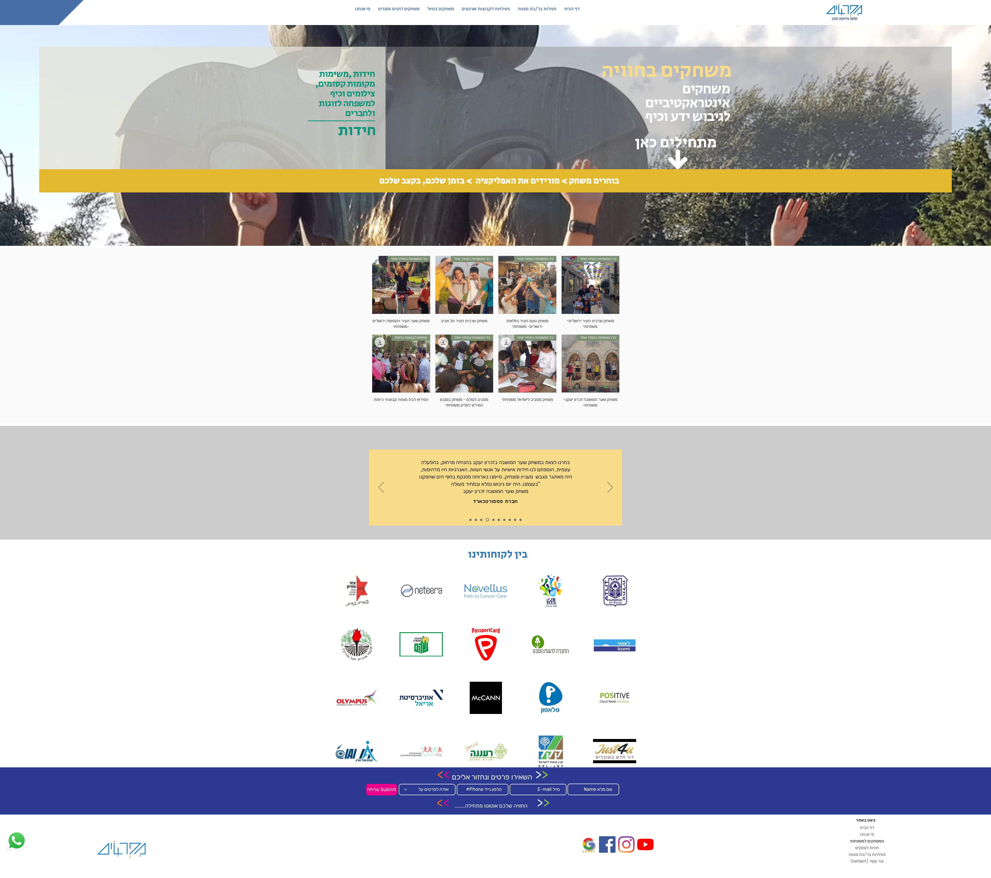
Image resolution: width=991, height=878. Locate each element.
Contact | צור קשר (867, 861)
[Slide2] (476, 520)
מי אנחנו (867, 834)
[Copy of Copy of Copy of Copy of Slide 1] (492, 520)
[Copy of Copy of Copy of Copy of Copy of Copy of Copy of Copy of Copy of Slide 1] (521, 520)
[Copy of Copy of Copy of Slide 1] (487, 520)
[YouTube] (645, 844)
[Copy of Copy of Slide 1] (481, 520)
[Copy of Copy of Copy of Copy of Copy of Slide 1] (498, 520)
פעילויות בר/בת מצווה (867, 854)
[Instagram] (626, 844)
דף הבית (867, 827)
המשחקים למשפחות (867, 841)
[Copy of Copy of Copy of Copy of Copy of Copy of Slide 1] (504, 520)
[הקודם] (381, 487)
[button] (537, 9)
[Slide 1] (470, 520)
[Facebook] (607, 844)
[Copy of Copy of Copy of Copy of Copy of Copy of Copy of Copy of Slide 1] (515, 520)
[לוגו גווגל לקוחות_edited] (588, 844)
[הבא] (610, 487)
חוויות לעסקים (867, 847)
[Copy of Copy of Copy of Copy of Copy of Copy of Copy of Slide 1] (510, 520)
